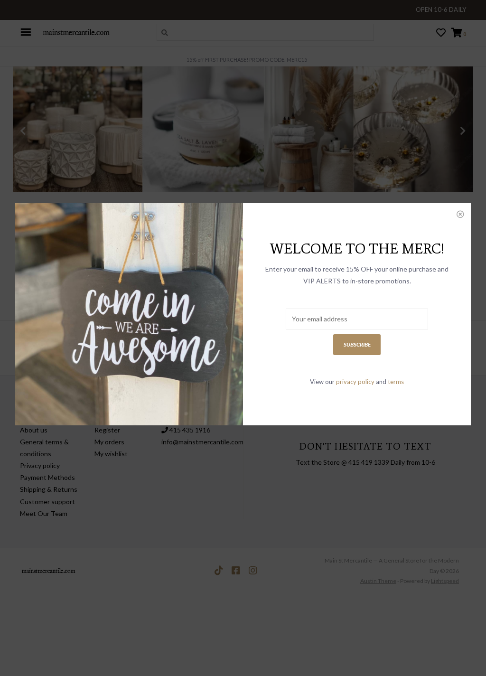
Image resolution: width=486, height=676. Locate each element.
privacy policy (355, 381)
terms (396, 381)
